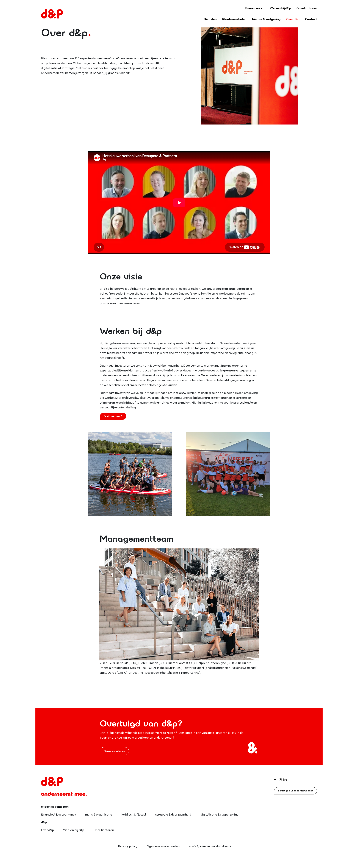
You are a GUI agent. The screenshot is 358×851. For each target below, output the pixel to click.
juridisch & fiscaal (133, 814)
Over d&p (292, 19)
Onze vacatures (114, 751)
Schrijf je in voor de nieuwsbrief (295, 790)
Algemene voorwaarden (163, 846)
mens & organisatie (98, 814)
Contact (311, 19)
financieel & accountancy (58, 814)
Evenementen (254, 8)
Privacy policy (127, 846)
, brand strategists (210, 845)
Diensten (210, 19)
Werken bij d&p (280, 8)
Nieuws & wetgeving (266, 19)
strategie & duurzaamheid (173, 814)
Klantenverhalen (234, 19)
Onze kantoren (306, 8)
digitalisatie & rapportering (219, 814)
